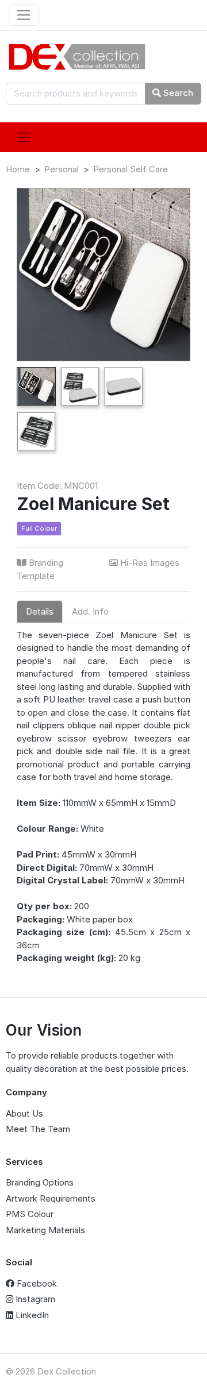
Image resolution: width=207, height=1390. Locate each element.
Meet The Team (38, 1128)
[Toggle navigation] (24, 15)
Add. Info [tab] (90, 611)
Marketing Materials (45, 1230)
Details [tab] (39, 611)
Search (177, 92)
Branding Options (40, 1182)
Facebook (35, 1283)
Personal (61, 169)
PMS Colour (29, 1213)
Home (18, 169)
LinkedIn (31, 1315)
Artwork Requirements (50, 1198)
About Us (24, 1113)
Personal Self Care (130, 169)
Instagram (34, 1299)
